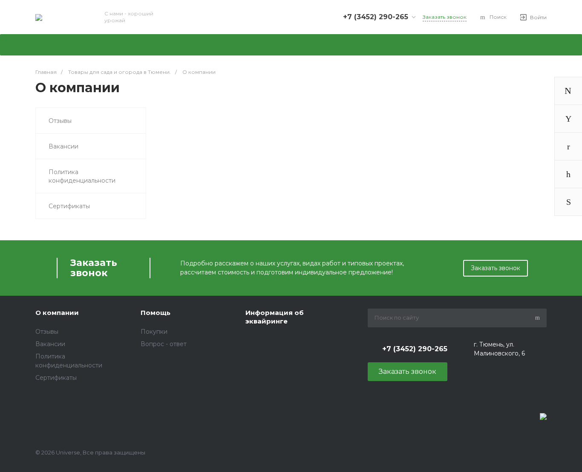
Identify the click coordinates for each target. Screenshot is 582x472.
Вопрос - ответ (164, 344)
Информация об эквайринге (274, 317)
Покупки (154, 331)
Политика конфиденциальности (82, 176)
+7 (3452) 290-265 (375, 17)
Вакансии (63, 146)
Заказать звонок (495, 268)
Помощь (155, 313)
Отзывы (60, 121)
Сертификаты (69, 206)
